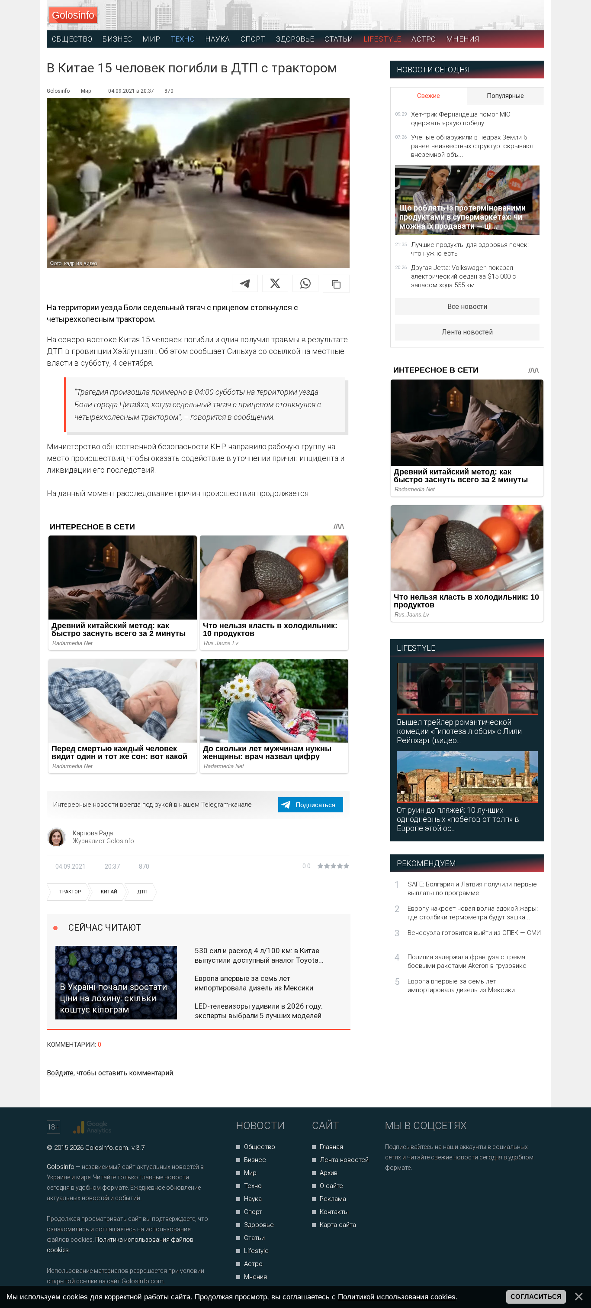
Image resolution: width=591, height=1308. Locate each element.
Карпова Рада (93, 833)
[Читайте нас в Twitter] (421, 1190)
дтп (142, 892)
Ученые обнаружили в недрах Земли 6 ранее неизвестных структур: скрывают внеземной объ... (472, 146)
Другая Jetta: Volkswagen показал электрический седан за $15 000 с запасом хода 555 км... (463, 276)
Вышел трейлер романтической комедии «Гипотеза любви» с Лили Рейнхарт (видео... (459, 731)
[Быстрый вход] (530, 15)
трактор (70, 892)
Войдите (60, 1073)
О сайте (331, 1185)
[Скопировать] (336, 284)
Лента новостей (467, 332)
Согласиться (536, 1296)
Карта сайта (338, 1224)
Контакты (334, 1211)
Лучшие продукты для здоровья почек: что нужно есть (470, 249)
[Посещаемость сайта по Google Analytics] (93, 1127)
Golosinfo (73, 15)
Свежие (428, 96)
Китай (109, 892)
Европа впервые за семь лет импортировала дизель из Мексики (254, 983)
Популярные (505, 96)
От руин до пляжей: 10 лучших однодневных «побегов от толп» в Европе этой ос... (458, 819)
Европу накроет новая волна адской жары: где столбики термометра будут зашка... (473, 913)
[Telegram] (245, 283)
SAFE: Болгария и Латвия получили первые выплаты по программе (472, 888)
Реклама (333, 1198)
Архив (328, 1172)
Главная (331, 1146)
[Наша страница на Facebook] (394, 1190)
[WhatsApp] (305, 283)
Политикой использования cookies (397, 1297)
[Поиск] (499, 15)
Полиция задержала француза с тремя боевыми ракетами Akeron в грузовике (467, 961)
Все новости (467, 306)
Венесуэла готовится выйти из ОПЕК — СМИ (474, 933)
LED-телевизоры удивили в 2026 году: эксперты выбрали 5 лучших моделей (259, 1011)
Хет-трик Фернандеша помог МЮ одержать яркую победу (461, 118)
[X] (275, 283)
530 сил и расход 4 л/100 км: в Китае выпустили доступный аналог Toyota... (259, 955)
